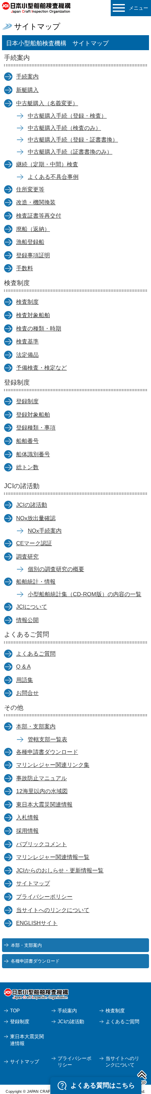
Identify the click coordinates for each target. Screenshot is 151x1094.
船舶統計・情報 (36, 581)
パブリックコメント (41, 844)
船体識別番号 (33, 454)
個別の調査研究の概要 (56, 569)
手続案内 (17, 57)
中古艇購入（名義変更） (47, 103)
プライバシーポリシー (44, 896)
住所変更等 (30, 189)
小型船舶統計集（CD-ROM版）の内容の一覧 (84, 594)
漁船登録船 (30, 242)
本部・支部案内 (36, 726)
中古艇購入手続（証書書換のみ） (70, 151)
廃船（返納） (33, 229)
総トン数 (27, 467)
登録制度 (17, 382)
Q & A (23, 666)
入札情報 (27, 817)
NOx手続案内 (45, 530)
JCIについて (31, 606)
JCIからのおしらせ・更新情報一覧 (59, 870)
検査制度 (17, 282)
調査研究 (27, 556)
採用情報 (27, 830)
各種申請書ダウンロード (47, 752)
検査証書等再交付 (38, 215)
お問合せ (27, 693)
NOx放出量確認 (36, 518)
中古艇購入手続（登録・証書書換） (73, 139)
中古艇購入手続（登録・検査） (67, 115)
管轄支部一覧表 (47, 739)
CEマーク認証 (34, 543)
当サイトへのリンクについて (52, 910)
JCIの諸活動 (21, 485)
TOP (15, 1011)
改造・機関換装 (36, 202)
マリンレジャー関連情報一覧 (52, 857)
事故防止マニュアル (41, 778)
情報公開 (27, 620)
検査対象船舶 (33, 315)
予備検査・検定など (41, 367)
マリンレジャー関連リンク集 (52, 765)
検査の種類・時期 (38, 328)
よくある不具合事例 (53, 177)
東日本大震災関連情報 (44, 804)
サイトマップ (33, 883)
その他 (13, 707)
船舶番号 (27, 441)
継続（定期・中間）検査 (47, 164)
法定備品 (27, 354)
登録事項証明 (33, 255)
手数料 (24, 268)
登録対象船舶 (33, 414)
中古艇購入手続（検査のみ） (64, 128)
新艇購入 (27, 90)
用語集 (24, 680)
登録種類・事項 (36, 427)
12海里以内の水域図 (42, 791)
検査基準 (27, 341)
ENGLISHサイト (37, 923)
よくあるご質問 (26, 634)
